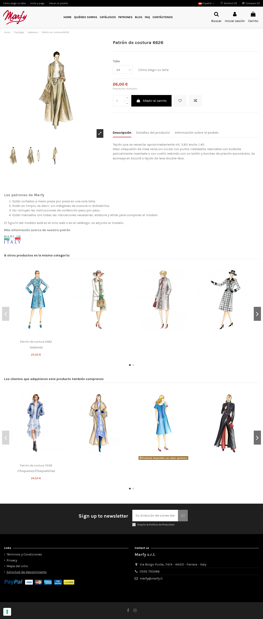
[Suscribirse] (183, 515)
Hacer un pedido (58, 3)
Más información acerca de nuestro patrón (37, 230)
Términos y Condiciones (24, 554)
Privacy (12, 560)
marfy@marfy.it (151, 578)
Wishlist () (230, 3)
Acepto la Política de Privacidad (155, 524)
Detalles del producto (153, 132)
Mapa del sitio (17, 566)
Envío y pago (37, 3)
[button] (125, 17)
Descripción (122, 132)
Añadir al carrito (155, 101)
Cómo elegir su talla (14, 3)
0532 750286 (150, 571)
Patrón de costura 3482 (36, 341)
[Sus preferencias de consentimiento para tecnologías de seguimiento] (7, 612)
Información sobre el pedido (197, 132)
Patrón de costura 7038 (36, 465)
